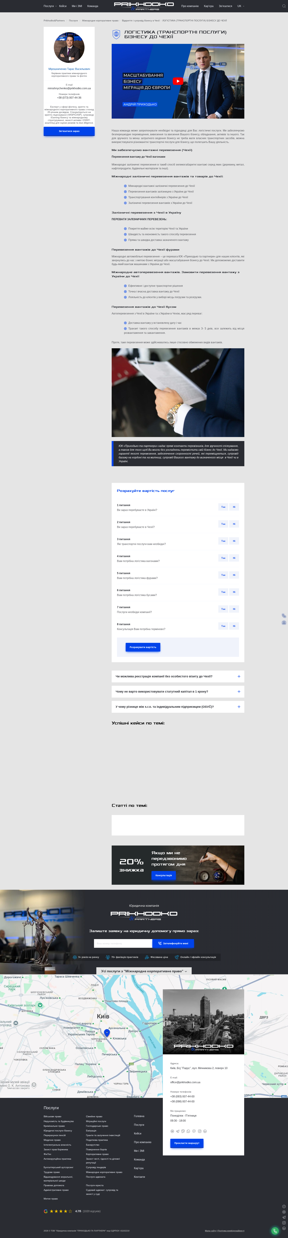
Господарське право (97, 1126)
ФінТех (47, 1154)
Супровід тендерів (96, 1167)
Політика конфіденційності (231, 1231)
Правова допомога (54, 1185)
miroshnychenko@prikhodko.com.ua (69, 88)
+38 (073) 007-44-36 (69, 97)
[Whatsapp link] (188, 1131)
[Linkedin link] (205, 1131)
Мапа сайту (210, 1231)
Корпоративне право (97, 1154)
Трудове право (52, 1172)
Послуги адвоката (95, 1176)
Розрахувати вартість (143, 647)
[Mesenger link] (194, 1131)
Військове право (52, 1116)
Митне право (51, 1198)
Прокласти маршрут (187, 1143)
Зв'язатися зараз (69, 130)
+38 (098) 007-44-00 (182, 1101)
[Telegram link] (178, 1131)
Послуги (49, 6)
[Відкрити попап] (275, 1231)
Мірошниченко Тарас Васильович (69, 69)
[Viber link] (183, 1131)
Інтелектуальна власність (57, 1144)
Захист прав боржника (56, 1149)
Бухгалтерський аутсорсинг (58, 1167)
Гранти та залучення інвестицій (103, 1135)
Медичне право (52, 1140)
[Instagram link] (200, 1131)
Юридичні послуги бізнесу (58, 1130)
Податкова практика (97, 1140)
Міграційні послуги (96, 1121)
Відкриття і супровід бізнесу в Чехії (141, 20)
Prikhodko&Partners (54, 20)
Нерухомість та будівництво (59, 1121)
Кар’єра (209, 6)
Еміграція (91, 1130)
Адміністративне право (56, 1190)
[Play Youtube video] (178, 81)
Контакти (139, 1176)
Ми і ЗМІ (77, 6)
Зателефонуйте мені (175, 943)
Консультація (164, 875)
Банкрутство (92, 1144)
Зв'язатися (225, 6)
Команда (92, 6)
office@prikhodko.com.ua (185, 1082)
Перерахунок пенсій (55, 1135)
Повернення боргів (96, 1149)
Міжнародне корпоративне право (100, 20)
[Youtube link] (172, 1131)
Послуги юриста (95, 1185)
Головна (139, 1116)
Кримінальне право (54, 1126)
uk (239, 6)
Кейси (62, 6)
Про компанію (190, 6)
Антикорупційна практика (57, 1158)
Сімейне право (94, 1116)
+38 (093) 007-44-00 (182, 1096)
